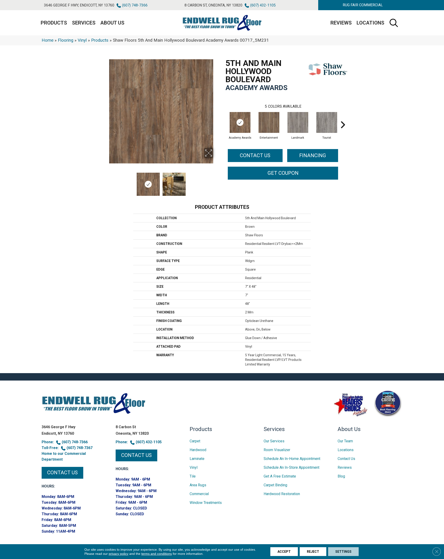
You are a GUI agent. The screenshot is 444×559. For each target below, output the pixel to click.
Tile (193, 476)
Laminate (197, 458)
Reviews (341, 23)
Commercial (199, 494)
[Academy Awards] (240, 122)
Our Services (274, 441)
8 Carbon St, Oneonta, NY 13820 (213, 5)
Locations (370, 23)
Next (216, 182)
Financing (312, 155)
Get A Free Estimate (280, 476)
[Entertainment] (269, 122)
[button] (362, 5)
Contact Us (255, 155)
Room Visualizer (277, 450)
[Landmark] (297, 122)
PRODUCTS (54, 23)
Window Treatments (206, 502)
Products (99, 40)
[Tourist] (326, 122)
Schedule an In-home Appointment (292, 458)
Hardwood (198, 450)
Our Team (345, 441)
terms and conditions (156, 554)
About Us (112, 23)
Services (84, 23)
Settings (343, 551)
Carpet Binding (275, 485)
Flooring (65, 40)
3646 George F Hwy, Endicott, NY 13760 (79, 5)
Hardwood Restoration (282, 494)
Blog (341, 476)
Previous (106, 182)
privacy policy (118, 554)
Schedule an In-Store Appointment (291, 467)
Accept (284, 551)
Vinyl (82, 40)
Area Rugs (198, 485)
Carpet (195, 441)
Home (47, 40)
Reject (313, 551)
